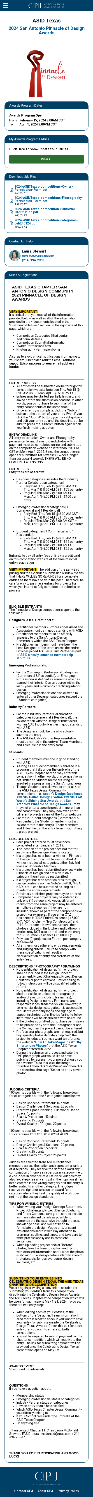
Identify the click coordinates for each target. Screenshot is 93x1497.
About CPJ (45, 1491)
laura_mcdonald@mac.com (38, 256)
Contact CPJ (23, 1491)
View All (46, 159)
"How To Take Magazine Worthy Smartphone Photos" (48, 1043)
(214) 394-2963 (33, 260)
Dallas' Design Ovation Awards (52, 797)
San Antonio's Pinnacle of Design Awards (44, 802)
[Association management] (46, 1478)
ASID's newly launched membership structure (44, 656)
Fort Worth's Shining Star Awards (49, 798)
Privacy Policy (68, 1491)
